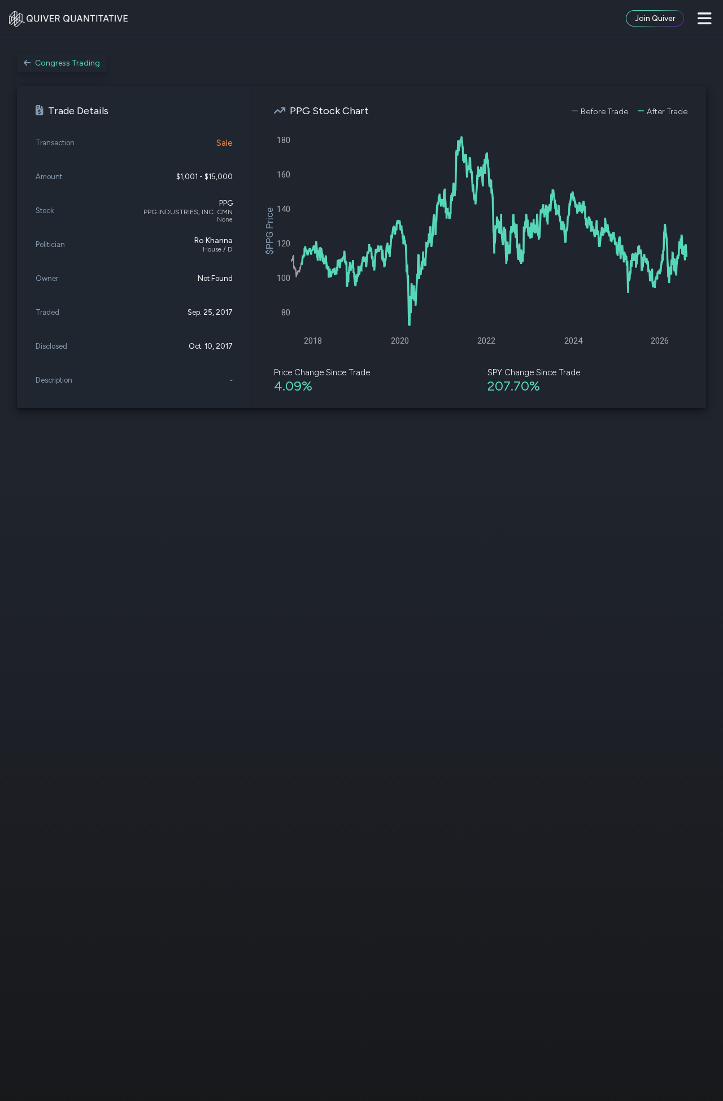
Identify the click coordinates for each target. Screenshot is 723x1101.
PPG (226, 203)
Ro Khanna (213, 240)
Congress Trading (67, 63)
